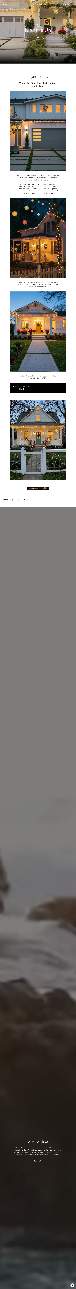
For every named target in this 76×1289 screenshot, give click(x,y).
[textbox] (38, 77)
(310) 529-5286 (67, 4)
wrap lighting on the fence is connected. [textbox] (38, 284)
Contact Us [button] (38, 1161)
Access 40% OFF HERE (22, 387)
